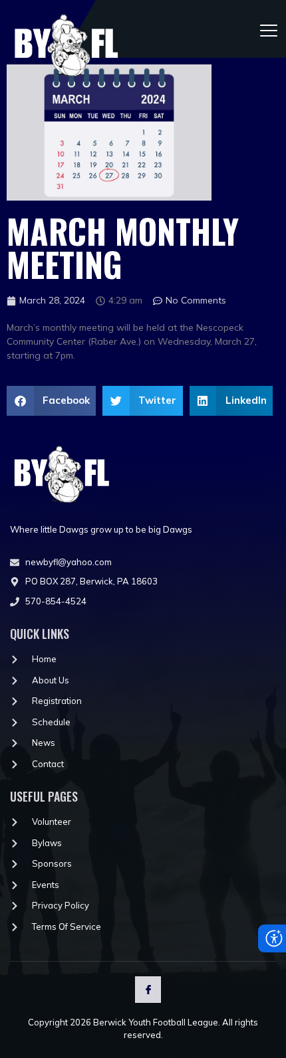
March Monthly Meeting (123, 247)
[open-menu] (269, 29)
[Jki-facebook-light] (148, 989)
